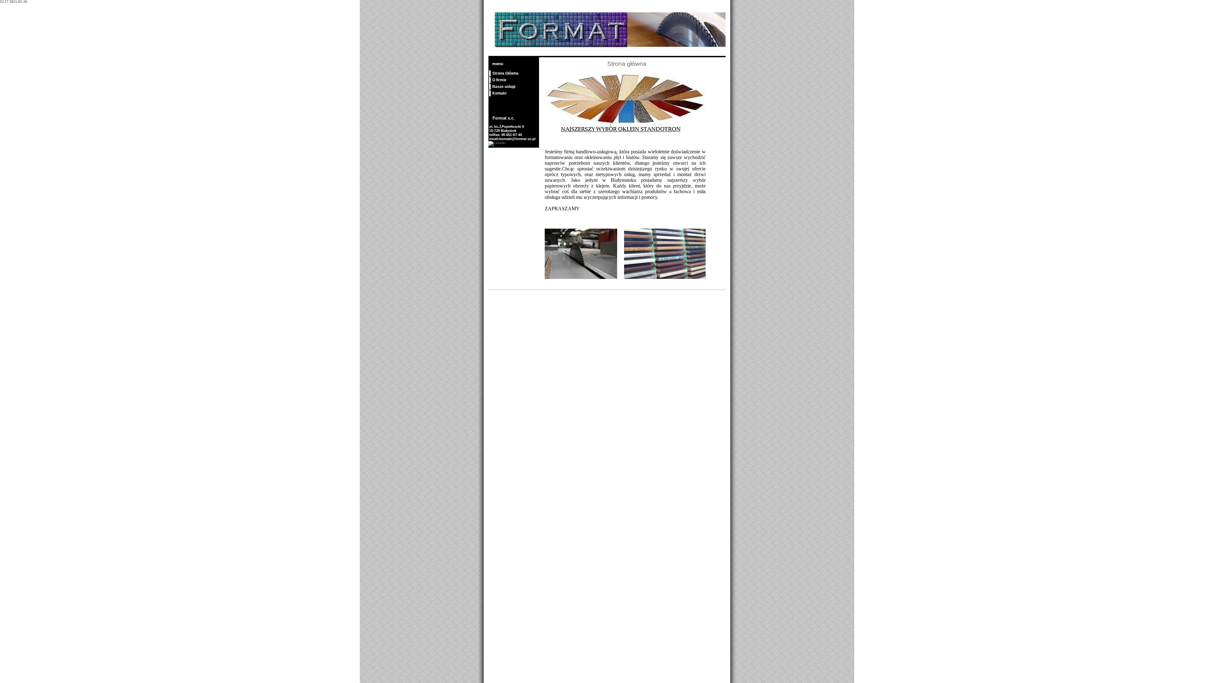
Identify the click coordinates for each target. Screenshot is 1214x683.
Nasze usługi (503, 86)
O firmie (499, 80)
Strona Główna (505, 73)
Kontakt (499, 93)
